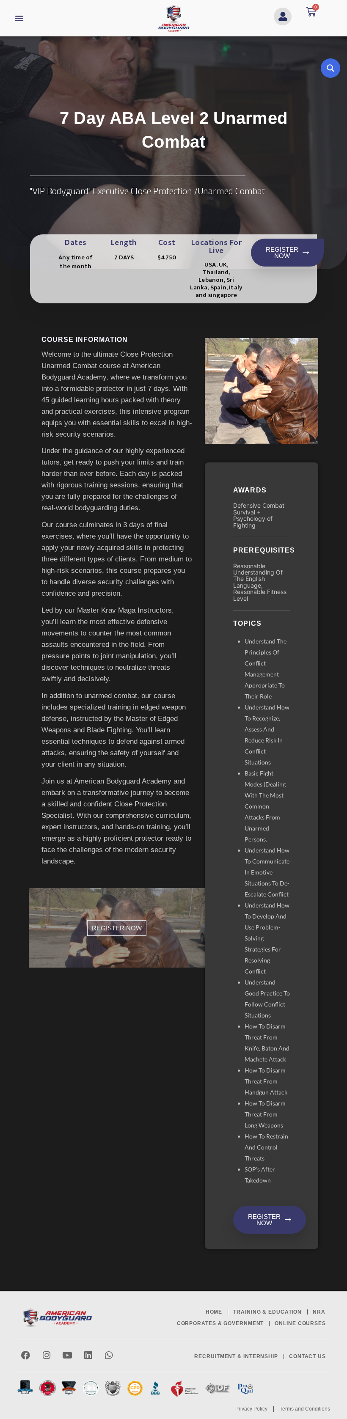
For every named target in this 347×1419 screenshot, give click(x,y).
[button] (19, 18)
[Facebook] (25, 1355)
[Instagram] (46, 1355)
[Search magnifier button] (330, 68)
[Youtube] (67, 1355)
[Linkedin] (87, 1355)
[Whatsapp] (108, 1355)
